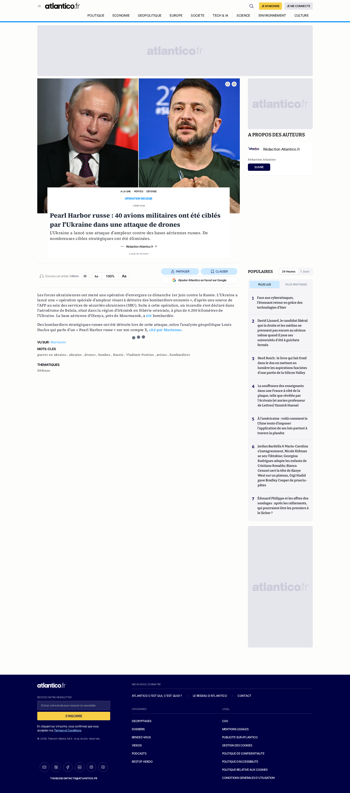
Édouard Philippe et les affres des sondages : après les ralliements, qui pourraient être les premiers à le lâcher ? (283, 505)
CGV (225, 721)
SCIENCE (243, 15)
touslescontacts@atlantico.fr (73, 778)
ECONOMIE (121, 15)
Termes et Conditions (67, 730)
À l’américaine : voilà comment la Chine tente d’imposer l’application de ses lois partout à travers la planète (282, 426)
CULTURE (302, 15)
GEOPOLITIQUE (149, 15)
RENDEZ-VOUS (141, 737)
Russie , (119, 355)
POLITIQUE (96, 15)
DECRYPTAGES (141, 721)
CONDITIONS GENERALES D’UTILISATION (248, 777)
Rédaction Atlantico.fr (139, 246)
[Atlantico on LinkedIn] (79, 767)
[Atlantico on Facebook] (68, 767)
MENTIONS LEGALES (235, 729)
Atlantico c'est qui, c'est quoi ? (157, 695)
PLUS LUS (264, 284)
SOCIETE (197, 15)
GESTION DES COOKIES (237, 745)
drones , (91, 355)
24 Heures (288, 271)
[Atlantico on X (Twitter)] (56, 767)
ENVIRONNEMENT (272, 15)
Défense (151, 191)
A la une (126, 191)
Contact (244, 695)
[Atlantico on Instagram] (91, 767)
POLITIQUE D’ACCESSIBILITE (240, 761)
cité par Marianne (165, 329)
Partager (182, 271)
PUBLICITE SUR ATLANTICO (240, 737)
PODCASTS (139, 753)
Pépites (138, 191)
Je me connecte (298, 6)
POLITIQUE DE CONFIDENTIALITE (243, 753)
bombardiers (180, 355)
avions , (163, 355)
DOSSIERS (138, 729)
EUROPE (176, 15)
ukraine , (76, 355)
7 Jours (304, 271)
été (149, 315)
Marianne (58, 342)
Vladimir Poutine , (141, 355)
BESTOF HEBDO (142, 761)
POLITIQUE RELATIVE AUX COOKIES (245, 769)
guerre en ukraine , (53, 355)
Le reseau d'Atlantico (210, 695)
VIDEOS (137, 745)
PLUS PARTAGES (296, 284)
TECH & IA (220, 15)
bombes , (105, 355)
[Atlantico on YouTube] (103, 767)
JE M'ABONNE (270, 6)
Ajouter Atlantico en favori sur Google (202, 280)
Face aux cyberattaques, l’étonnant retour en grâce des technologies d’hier (280, 302)
